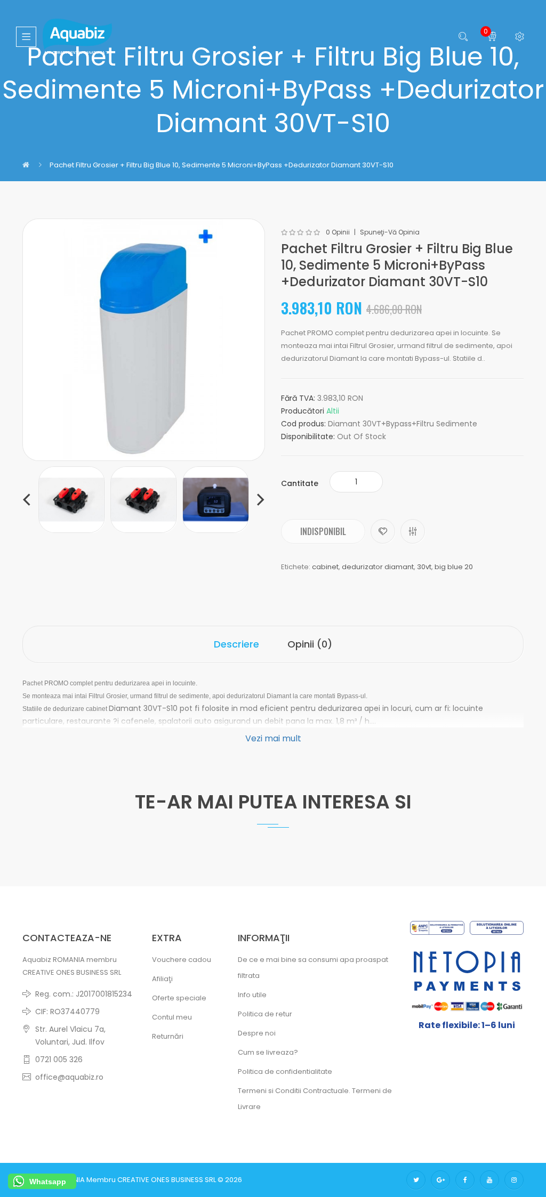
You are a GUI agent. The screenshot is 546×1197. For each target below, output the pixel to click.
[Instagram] (514, 1180)
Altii (332, 411)
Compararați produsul (412, 531)
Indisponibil (323, 531)
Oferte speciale (179, 998)
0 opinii (338, 232)
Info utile (252, 995)
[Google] (440, 1180)
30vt (424, 567)
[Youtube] (489, 1180)
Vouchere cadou (181, 960)
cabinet (325, 567)
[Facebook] (465, 1180)
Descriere (236, 644)
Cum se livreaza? (268, 1052)
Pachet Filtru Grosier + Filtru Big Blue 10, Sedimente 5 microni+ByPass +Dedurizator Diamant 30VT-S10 (222, 165)
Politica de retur (265, 1014)
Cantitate (299, 483)
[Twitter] (415, 1180)
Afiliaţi (162, 979)
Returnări (167, 1036)
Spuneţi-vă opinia (390, 232)
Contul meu (172, 1017)
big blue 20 (454, 567)
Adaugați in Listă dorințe (383, 531)
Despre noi (257, 1033)
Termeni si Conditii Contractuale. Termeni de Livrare (315, 1099)
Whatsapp (47, 1181)
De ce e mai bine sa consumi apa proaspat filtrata (313, 968)
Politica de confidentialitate (285, 1071)
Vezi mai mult (273, 738)
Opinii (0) (309, 644)
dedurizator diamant (378, 567)
